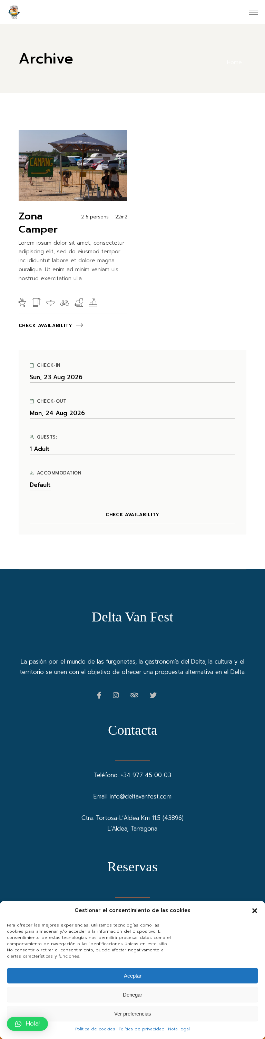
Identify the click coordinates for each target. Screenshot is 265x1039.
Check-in (48, 365)
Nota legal (179, 1029)
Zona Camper (38, 222)
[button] (254, 910)
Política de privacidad (142, 1029)
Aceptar (132, 976)
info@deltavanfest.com (140, 796)
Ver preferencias (132, 1014)
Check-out (52, 401)
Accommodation (59, 473)
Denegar (132, 995)
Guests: (47, 437)
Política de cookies (95, 1029)
